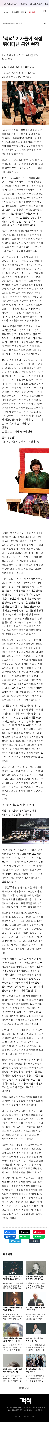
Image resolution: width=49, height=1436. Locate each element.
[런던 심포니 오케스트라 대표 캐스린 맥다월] (13, 1360)
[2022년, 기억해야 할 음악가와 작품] (36, 1299)
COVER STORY (11, 4)
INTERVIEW (36, 4)
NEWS (24, 4)
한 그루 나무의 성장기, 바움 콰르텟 (35, 1370)
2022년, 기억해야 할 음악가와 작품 (35, 1308)
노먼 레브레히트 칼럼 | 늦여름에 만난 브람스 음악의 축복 (35, 1277)
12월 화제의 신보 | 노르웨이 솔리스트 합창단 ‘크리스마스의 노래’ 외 (12, 1277)
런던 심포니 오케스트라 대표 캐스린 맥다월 (12, 1370)
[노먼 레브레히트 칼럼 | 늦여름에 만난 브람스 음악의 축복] (36, 1268)
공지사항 (15, 12)
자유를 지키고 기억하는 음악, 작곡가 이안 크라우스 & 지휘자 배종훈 (12, 1339)
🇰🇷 (44, 11)
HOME (7, 12)
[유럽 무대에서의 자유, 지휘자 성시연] (36, 1330)
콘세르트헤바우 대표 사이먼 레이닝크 (12, 1308)
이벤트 (23, 12)
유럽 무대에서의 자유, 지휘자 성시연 (35, 1339)
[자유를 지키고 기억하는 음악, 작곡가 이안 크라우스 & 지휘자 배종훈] (13, 1330)
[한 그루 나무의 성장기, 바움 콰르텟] (36, 1360)
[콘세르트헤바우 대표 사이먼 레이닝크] (13, 1299)
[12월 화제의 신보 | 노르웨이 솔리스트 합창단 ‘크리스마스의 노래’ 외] (13, 1268)
